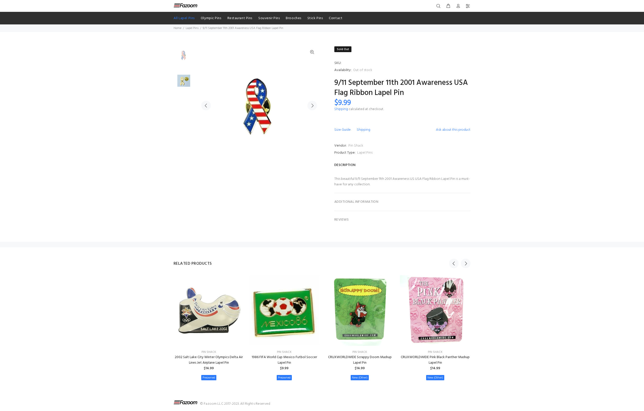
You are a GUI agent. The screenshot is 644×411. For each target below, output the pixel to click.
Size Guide (342, 130)
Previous (206, 105)
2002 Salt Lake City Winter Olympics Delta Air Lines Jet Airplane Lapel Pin (209, 360)
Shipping (341, 109)
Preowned (209, 377)
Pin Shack (355, 146)
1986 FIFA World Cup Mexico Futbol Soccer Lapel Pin (284, 360)
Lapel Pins (192, 28)
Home (177, 28)
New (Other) (360, 377)
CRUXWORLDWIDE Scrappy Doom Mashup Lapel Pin (360, 360)
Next (312, 105)
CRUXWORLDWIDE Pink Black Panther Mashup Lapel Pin (435, 360)
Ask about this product (453, 130)
